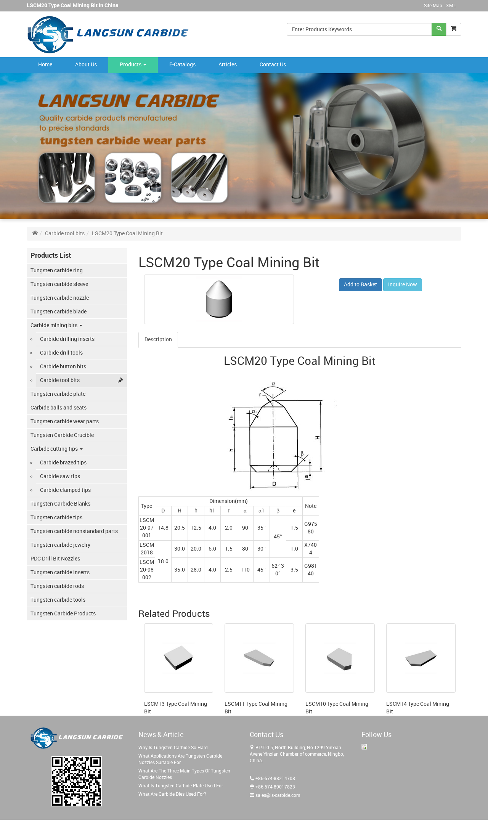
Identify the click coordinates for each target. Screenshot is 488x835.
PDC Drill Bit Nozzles (55, 559)
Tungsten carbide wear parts (64, 421)
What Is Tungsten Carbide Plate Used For (180, 786)
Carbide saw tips (60, 476)
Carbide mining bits (54, 325)
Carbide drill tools (61, 353)
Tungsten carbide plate (57, 394)
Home (45, 64)
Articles (227, 64)
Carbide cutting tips (54, 449)
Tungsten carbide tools (57, 600)
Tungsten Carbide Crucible (62, 435)
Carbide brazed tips (63, 463)
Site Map (433, 5)
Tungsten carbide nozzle (59, 298)
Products (131, 64)
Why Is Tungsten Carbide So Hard (173, 747)
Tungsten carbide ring (56, 270)
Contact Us (273, 64)
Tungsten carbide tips (56, 517)
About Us (86, 64)
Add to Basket (360, 284)
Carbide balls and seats (58, 408)
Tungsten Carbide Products (63, 614)
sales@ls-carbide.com (277, 795)
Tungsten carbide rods (57, 586)
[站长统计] (364, 746)
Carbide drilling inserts (67, 339)
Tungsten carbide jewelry (60, 545)
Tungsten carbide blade (58, 312)
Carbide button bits (63, 366)
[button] (453, 29)
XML (451, 5)
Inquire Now (402, 284)
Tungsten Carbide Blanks (60, 504)
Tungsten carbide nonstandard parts (74, 531)
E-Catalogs (182, 64)
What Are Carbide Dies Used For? (172, 794)
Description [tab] (158, 339)
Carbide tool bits (65, 233)
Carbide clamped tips (65, 490)
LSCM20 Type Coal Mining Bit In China (73, 5)
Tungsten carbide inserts (60, 572)
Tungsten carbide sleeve (59, 284)
